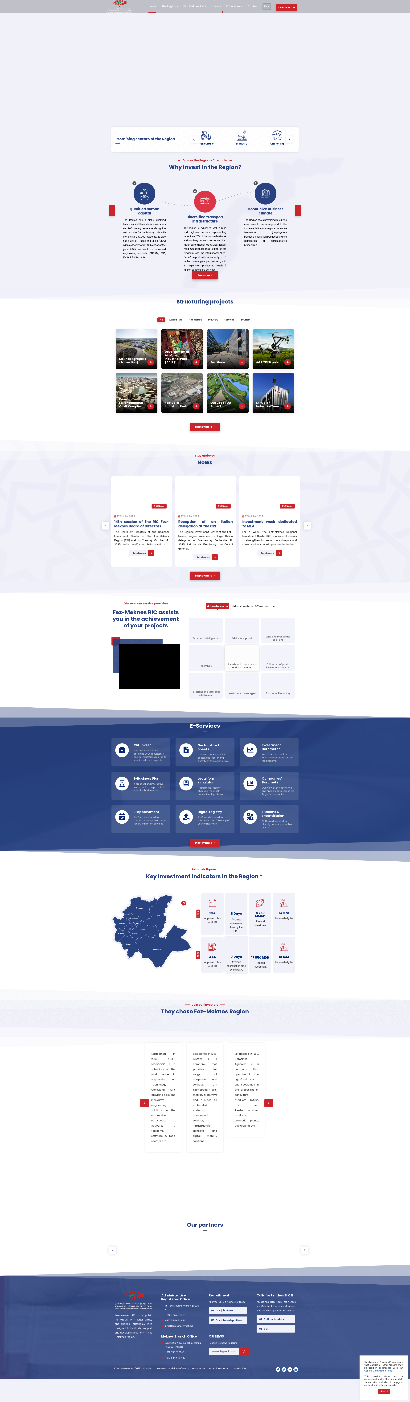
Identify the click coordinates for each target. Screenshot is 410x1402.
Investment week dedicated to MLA (141, 524)
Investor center (218, 606)
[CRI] (119, 6)
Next (307, 526)
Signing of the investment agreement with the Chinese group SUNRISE (269, 526)
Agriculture (206, 143)
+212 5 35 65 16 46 (175, 1320)
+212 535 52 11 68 (174, 1352)
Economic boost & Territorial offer (255, 606)
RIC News (158, 506)
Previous (105, 526)
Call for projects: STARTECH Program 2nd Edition (205, 524)
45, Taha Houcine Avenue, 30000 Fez (182, 1307)
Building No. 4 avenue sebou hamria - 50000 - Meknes (183, 1345)
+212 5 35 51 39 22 (175, 1357)
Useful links (240, 1368)
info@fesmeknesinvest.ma (179, 1326)
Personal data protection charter (210, 1368)
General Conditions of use (172, 1368)
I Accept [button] (384, 1391)
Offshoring (277, 143)
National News (284, 506)
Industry (241, 143)
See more (203, 116)
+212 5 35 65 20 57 (175, 1315)
